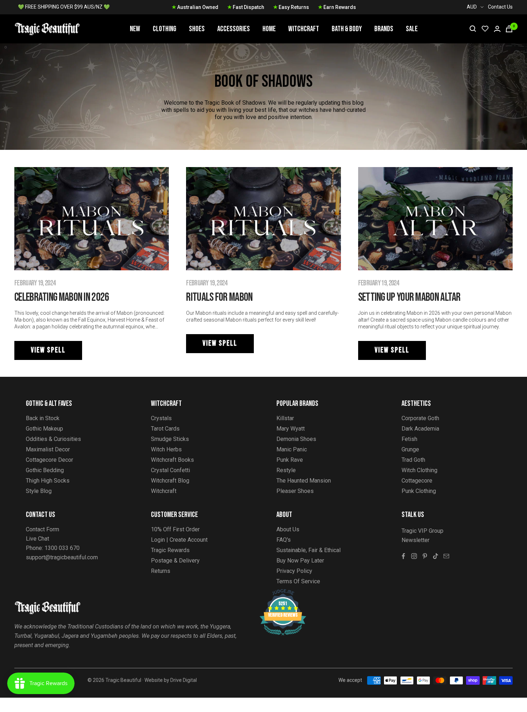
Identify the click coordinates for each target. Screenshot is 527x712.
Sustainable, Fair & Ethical (308, 550)
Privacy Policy (294, 571)
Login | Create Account (179, 539)
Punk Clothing (419, 491)
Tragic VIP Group (422, 530)
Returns (160, 571)
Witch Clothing (419, 470)
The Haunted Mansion (303, 480)
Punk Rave (289, 459)
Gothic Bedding (45, 470)
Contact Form (42, 529)
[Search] (473, 28)
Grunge (410, 449)
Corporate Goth (420, 418)
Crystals (161, 418)
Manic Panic (291, 449)
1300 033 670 (62, 548)
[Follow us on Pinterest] (424, 556)
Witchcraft (303, 28)
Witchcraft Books (172, 459)
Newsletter (415, 540)
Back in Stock (43, 418)
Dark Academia (420, 428)
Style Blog (39, 491)
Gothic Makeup (44, 428)
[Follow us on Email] (446, 556)
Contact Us (500, 7)
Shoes (197, 28)
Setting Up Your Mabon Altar (409, 297)
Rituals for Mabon (219, 297)
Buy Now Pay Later (300, 560)
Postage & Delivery (175, 560)
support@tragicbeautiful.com (62, 557)
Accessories (233, 28)
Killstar (285, 418)
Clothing (164, 28)
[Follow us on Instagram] (414, 556)
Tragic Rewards (170, 550)
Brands (383, 28)
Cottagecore (417, 480)
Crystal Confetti (170, 470)
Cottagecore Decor (49, 459)
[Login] (497, 29)
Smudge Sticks (170, 439)
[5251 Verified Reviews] (276, 592)
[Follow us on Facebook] (403, 556)
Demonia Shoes (296, 439)
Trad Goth (413, 459)
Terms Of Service (298, 581)
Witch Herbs (166, 449)
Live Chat (37, 538)
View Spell (48, 350)
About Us (287, 529)
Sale (412, 28)
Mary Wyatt (290, 428)
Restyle (286, 470)
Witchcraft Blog (170, 480)
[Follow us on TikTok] (435, 556)
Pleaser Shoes (295, 491)
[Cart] (509, 28)
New (135, 28)
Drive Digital (183, 680)
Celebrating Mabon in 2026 (61, 297)
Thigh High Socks (48, 480)
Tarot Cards (165, 428)
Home (269, 28)
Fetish (409, 439)
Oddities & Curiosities (53, 439)
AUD (472, 7)
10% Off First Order (175, 529)
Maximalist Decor (48, 449)
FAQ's (283, 539)
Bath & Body (347, 28)
